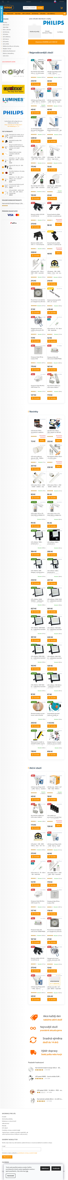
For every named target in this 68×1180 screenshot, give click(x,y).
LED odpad (5, 1128)
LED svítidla (6, 44)
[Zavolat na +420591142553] (4, 1)
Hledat (40, 8)
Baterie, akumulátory (8, 53)
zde (27, 1171)
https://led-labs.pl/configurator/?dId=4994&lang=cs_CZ (13, 125)
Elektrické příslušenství (9, 51)
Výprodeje (5, 27)
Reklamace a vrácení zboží (9, 1121)
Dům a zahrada (7, 30)
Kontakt (28, 2)
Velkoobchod (5, 1123)
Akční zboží (6, 25)
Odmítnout (45, 1168)
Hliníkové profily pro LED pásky (11, 46)
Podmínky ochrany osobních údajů (11, 1130)
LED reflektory (6, 37)
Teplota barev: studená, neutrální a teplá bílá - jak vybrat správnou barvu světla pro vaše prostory (15, 1133)
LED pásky (5, 34)
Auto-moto (6, 56)
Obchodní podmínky (7, 1119)
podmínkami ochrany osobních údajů (27, 1153)
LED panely (6, 41)
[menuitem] (3, 13)
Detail (58, 224)
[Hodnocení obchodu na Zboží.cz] (13, 223)
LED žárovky (6, 32)
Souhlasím (56, 1168)
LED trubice (6, 39)
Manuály (4, 1126)
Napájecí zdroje (7, 49)
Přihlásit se (7, 1157)
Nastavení (10, 1176)
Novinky (5, 22)
